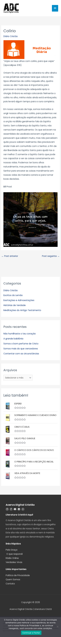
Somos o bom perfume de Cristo (20, 343)
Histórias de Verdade (14, 305)
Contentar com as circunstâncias (21, 353)
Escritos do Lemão (13, 295)
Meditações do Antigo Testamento (22, 310)
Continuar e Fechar (31, 633)
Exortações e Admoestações (18, 300)
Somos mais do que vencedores (20, 348)
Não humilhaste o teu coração (19, 333)
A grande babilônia (13, 338)
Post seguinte (51, 256)
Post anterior (9, 256)
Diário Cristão (10, 36)
